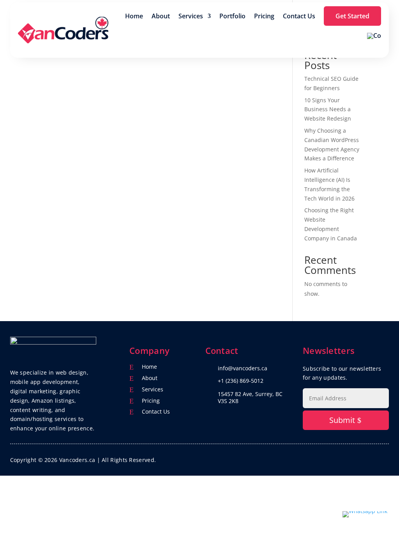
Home (134, 16)
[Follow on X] (367, 458)
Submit (342, 420)
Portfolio (232, 16)
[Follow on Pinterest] (382, 458)
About (161, 16)
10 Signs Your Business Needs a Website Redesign (327, 109)
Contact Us (299, 16)
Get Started (352, 16)
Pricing (264, 16)
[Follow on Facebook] (351, 458)
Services (190, 16)
